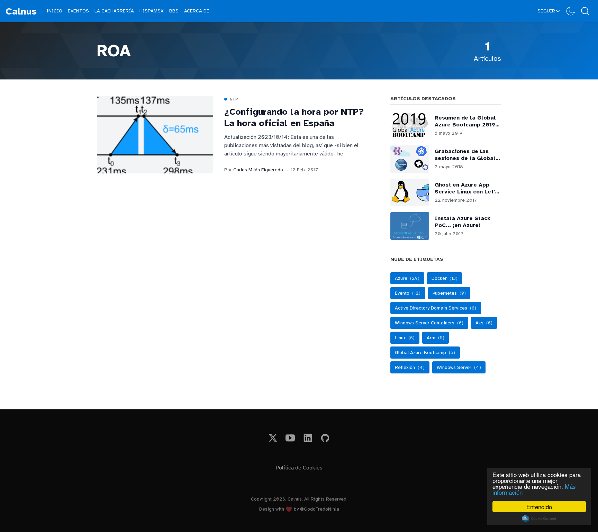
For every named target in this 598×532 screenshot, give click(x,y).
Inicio (54, 11)
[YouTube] (290, 438)
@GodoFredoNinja (319, 509)
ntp (234, 99)
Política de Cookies (299, 467)
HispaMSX (151, 11)
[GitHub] (325, 438)
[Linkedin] (308, 438)
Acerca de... (198, 11)
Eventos (78, 11)
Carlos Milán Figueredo (258, 170)
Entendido (539, 506)
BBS (174, 11)
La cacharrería (114, 11)
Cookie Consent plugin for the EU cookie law (539, 518)
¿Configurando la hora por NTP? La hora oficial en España (294, 117)
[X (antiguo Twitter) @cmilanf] (273, 438)
